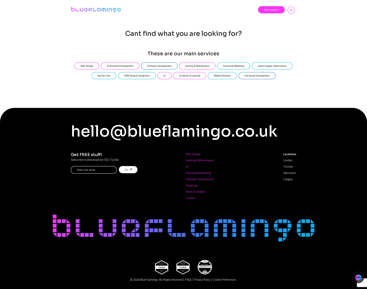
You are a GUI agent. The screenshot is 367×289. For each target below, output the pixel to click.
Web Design (193, 154)
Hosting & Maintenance (200, 160)
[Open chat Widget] (358, 277)
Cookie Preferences (224, 279)
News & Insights (195, 191)
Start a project (271, 9)
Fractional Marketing (198, 173)
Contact (190, 198)
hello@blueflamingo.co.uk (174, 131)
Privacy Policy (202, 279)
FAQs (188, 279)
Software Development (200, 179)
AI (187, 166)
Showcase (192, 185)
